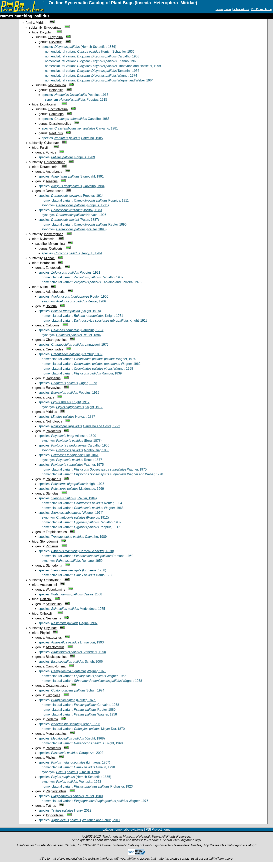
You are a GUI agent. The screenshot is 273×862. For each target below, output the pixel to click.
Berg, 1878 (93, 440)
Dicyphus (55, 42)
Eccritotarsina (58, 109)
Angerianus (54, 171)
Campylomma (56, 666)
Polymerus (53, 479)
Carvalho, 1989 (96, 536)
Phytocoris (53, 431)
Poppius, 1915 (98, 94)
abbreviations (241, 9)
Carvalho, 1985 (99, 118)
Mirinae (49, 258)
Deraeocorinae (54, 162)
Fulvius (51, 152)
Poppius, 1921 (90, 272)
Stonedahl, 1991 (92, 176)
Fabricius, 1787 (92, 330)
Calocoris (52, 325)
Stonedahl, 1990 (94, 652)
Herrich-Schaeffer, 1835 (93, 777)
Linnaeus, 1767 (98, 762)
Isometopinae (53, 234)
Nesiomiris (53, 618)
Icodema (52, 719)
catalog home (223, 9)
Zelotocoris (54, 267)
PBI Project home (261, 9)
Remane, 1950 (92, 560)
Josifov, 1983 (92, 210)
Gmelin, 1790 (89, 772)
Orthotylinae (52, 580)
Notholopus (54, 421)
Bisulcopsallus (56, 656)
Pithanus (52, 546)
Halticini (46, 599)
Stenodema (54, 565)
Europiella (53, 695)
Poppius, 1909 (84, 157)
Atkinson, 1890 (85, 436)
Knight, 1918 (91, 311)
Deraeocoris (54, 191)
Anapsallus (54, 637)
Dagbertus (53, 378)
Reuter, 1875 (86, 700)
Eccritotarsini (49, 104)
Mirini (44, 287)
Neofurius (56, 133)
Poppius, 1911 (97, 205)
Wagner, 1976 (96, 671)
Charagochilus (56, 339)
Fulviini (45, 147)
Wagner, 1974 (92, 512)
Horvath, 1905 (96, 215)
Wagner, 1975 (94, 464)
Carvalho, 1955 (98, 445)
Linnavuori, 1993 (92, 642)
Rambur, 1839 (92, 354)
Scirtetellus (54, 604)
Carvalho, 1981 (107, 128)
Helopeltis (56, 90)
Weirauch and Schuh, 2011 (101, 820)
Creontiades (54, 349)
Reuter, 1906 (99, 296)
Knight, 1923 (95, 484)
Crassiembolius (60, 123)
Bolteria (51, 306)
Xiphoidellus (55, 815)
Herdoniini (47, 263)
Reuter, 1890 (96, 229)
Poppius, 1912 (97, 517)
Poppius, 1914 (93, 195)
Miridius (51, 411)
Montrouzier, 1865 (96, 450)
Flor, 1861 (91, 455)
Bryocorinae (52, 27)
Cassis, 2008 (93, 594)
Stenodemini (49, 541)
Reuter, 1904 (87, 498)
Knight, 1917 (81, 402)
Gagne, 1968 (88, 383)
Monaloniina (57, 85)
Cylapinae (51, 143)
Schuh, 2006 (94, 661)
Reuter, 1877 (93, 460)
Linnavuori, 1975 (97, 344)
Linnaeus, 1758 (94, 570)
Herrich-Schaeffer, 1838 (96, 551)
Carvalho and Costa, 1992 (101, 426)
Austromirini (48, 584)
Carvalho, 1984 (94, 186)
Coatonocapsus (57, 685)
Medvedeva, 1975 (92, 608)
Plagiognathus (56, 791)
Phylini (45, 632)
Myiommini (47, 239)
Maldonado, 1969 (91, 488)
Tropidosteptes (56, 532)
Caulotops (56, 114)
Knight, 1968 (95, 738)
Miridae (41, 22)
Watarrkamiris (55, 589)
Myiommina (56, 243)
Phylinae (50, 628)
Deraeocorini (49, 167)
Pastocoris (53, 748)
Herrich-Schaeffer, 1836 (98, 46)
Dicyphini (46, 32)
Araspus (52, 181)
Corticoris (56, 248)
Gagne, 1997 (88, 623)
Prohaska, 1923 (90, 781)
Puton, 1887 (89, 219)
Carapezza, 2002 (91, 753)
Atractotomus (55, 647)
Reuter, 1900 (94, 796)
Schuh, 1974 (95, 690)
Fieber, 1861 (90, 724)
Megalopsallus (56, 733)
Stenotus (52, 493)
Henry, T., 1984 (91, 253)
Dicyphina (55, 37)
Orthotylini (47, 613)
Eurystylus (53, 387)
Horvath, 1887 (85, 416)
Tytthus (51, 805)
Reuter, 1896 (92, 335)
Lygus (50, 397)
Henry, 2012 (82, 810)
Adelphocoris (55, 291)
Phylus (51, 757)
